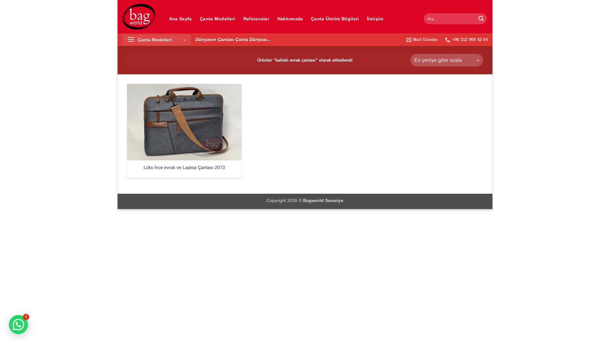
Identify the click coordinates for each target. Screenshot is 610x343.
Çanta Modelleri (217, 18)
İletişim (375, 18)
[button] (156, 39)
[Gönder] (481, 18)
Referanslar (256, 18)
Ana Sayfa (180, 18)
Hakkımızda (290, 18)
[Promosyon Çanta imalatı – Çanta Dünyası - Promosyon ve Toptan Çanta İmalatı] (138, 16)
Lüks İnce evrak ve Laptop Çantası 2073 (184, 167)
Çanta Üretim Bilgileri (335, 18)
